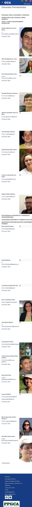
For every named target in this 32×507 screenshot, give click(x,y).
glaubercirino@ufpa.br (11, 116)
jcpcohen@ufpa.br (10, 152)
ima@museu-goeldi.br (11, 302)
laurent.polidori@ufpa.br (8, 399)
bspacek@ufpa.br (10, 229)
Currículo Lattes (6, 401)
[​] (6, 497)
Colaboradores (6, 463)
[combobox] (20, 3)
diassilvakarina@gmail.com (9, 379)
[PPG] (5, 2)
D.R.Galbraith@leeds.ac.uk (11, 264)
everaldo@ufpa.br (10, 96)
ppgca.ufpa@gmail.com (10, 494)
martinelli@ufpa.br (10, 288)
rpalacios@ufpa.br (10, 196)
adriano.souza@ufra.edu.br (11, 34)
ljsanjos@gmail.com (11, 179)
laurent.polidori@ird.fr (11, 396)
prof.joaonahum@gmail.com (11, 326)
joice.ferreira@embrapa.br (12, 344)
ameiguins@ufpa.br (11, 61)
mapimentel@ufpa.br (11, 421)
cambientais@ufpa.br (9, 492)
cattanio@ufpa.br (10, 134)
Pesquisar (28, 4)
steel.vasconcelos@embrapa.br (10, 440)
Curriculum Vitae (6, 36)
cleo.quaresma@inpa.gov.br (9, 78)
